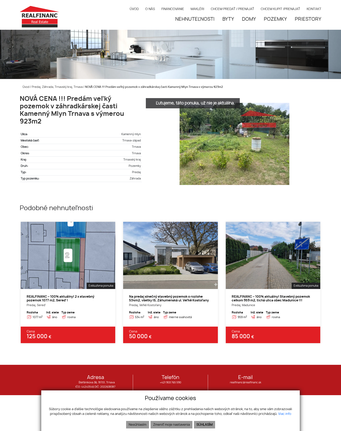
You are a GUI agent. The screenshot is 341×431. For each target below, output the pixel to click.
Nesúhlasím (137, 424)
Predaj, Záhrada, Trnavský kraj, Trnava (57, 86)
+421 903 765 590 (170, 382)
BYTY (228, 19)
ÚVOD (134, 9)
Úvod (25, 86)
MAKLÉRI (197, 9)
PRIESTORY (308, 19)
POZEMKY (275, 19)
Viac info (284, 413)
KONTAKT (314, 9)
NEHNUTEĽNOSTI (195, 19)
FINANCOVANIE (172, 9)
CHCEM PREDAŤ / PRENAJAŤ (232, 9)
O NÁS (150, 9)
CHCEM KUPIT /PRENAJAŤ (280, 9)
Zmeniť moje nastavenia (171, 424)
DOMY (249, 19)
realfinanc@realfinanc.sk (245, 382)
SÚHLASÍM (205, 424)
